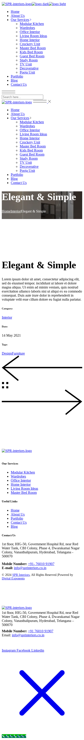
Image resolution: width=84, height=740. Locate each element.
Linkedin (37, 455)
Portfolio (17, 518)
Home (15, 510)
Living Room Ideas (24, 488)
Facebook (24, 455)
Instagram (9, 455)
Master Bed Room (24, 492)
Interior (7, 317)
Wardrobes (18, 476)
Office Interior (21, 480)
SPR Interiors (21, 575)
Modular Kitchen (23, 472)
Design (7, 353)
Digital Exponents (13, 578)
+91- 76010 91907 (41, 564)
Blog (14, 526)
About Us (18, 514)
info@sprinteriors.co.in (30, 568)
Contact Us (19, 522)
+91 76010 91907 (40, 631)
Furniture (18, 353)
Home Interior (21, 484)
